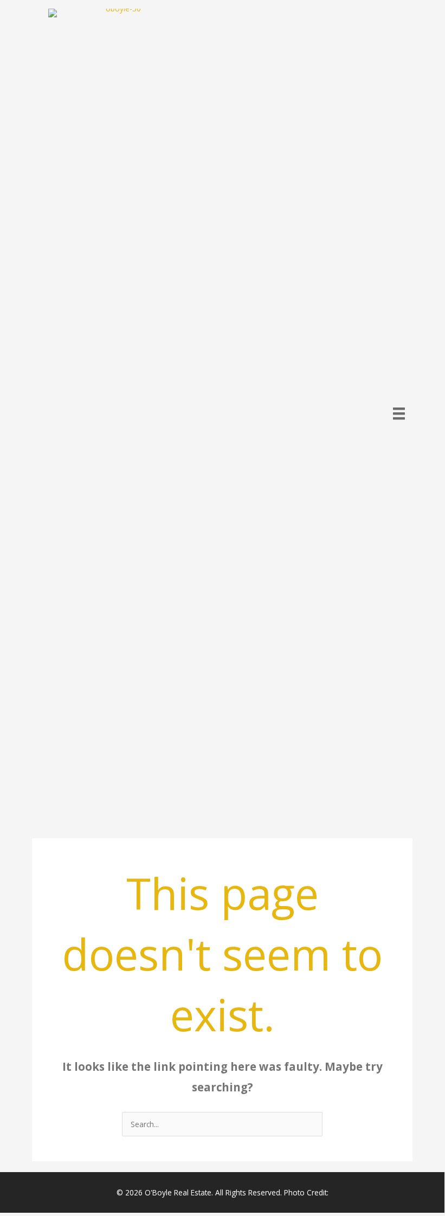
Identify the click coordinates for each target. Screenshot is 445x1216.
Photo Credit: (306, 1192)
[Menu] (398, 413)
